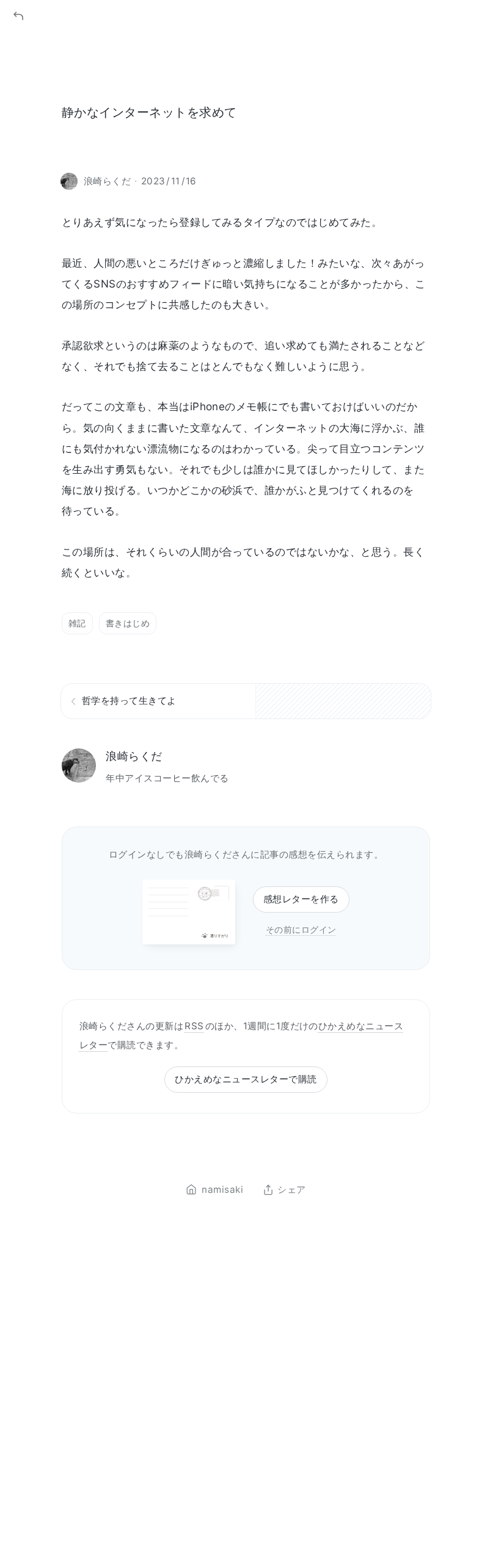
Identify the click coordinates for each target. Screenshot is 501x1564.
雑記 (77, 623)
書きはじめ (128, 623)
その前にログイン (301, 929)
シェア (291, 1189)
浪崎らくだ (134, 756)
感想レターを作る (301, 899)
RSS (194, 1026)
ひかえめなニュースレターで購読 (245, 1079)
